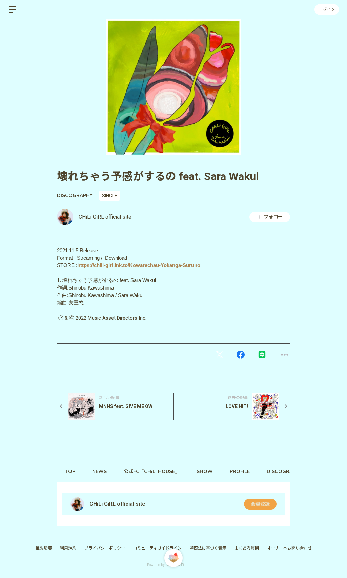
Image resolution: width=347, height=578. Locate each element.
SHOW (205, 471)
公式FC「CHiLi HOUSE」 (152, 471)
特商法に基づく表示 (208, 548)
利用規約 (68, 548)
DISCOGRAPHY (75, 195)
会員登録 (260, 504)
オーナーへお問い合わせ (289, 548)
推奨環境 (44, 548)
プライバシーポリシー (104, 548)
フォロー (273, 216)
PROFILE (240, 471)
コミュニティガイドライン (157, 548)
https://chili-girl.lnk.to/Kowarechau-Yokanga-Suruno (138, 265)
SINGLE (109, 195)
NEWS (99, 471)
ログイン (327, 9)
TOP (70, 471)
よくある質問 (246, 548)
